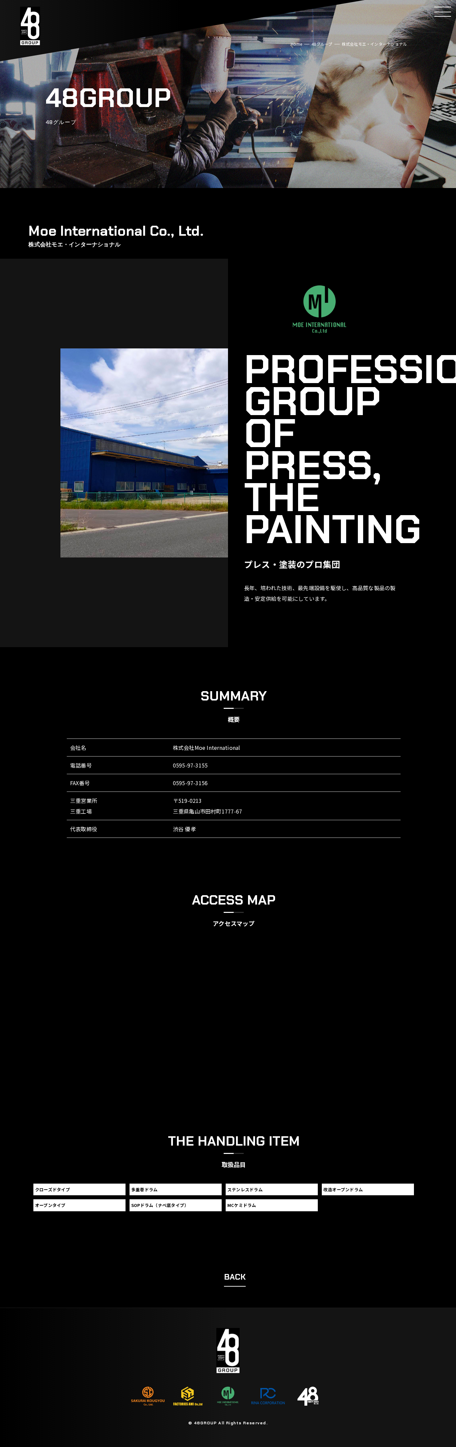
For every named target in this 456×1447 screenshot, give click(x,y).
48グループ (321, 44)
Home (296, 44)
